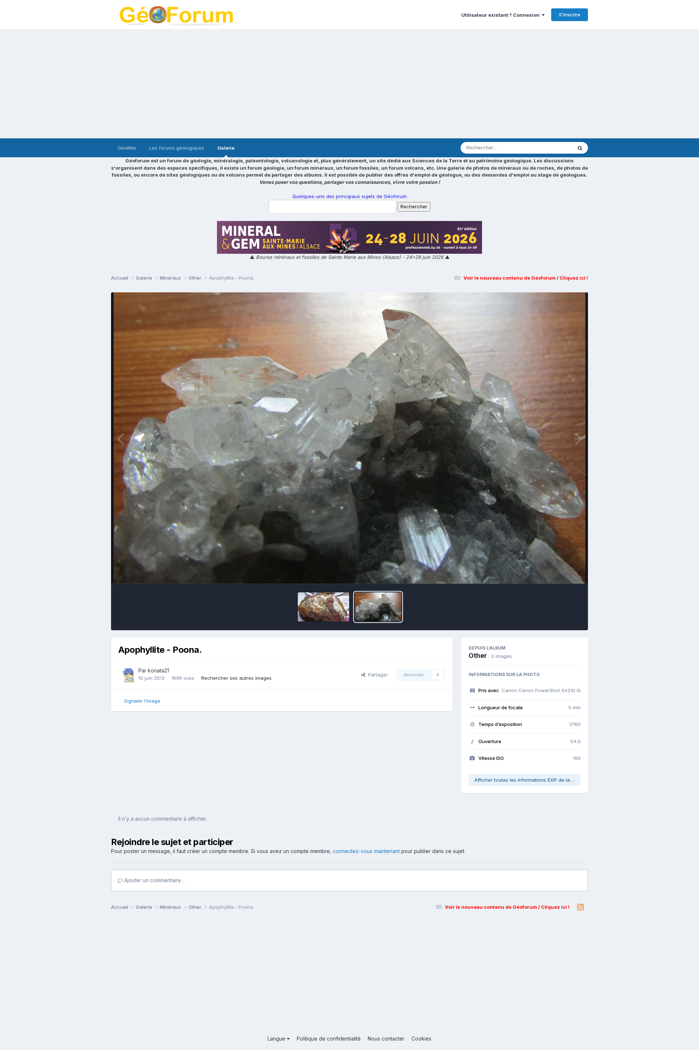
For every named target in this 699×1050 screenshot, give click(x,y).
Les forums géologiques (176, 148)
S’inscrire (569, 14)
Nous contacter (386, 1038)
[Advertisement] (349, 84)
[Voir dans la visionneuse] (350, 438)
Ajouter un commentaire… (154, 880)
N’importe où (548, 147)
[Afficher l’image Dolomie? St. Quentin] (323, 606)
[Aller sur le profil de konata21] (126, 675)
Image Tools (557, 570)
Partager (376, 675)
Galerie (225, 148)
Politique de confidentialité (329, 1038)
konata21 (158, 670)
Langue (277, 1038)
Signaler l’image (142, 701)
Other (478, 655)
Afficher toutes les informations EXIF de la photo (527, 780)
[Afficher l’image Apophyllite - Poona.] (378, 606)
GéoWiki (127, 148)
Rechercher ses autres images (236, 678)
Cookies (421, 1038)
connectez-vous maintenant (366, 851)
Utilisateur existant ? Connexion (501, 15)
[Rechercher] (580, 148)
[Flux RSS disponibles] (580, 907)
